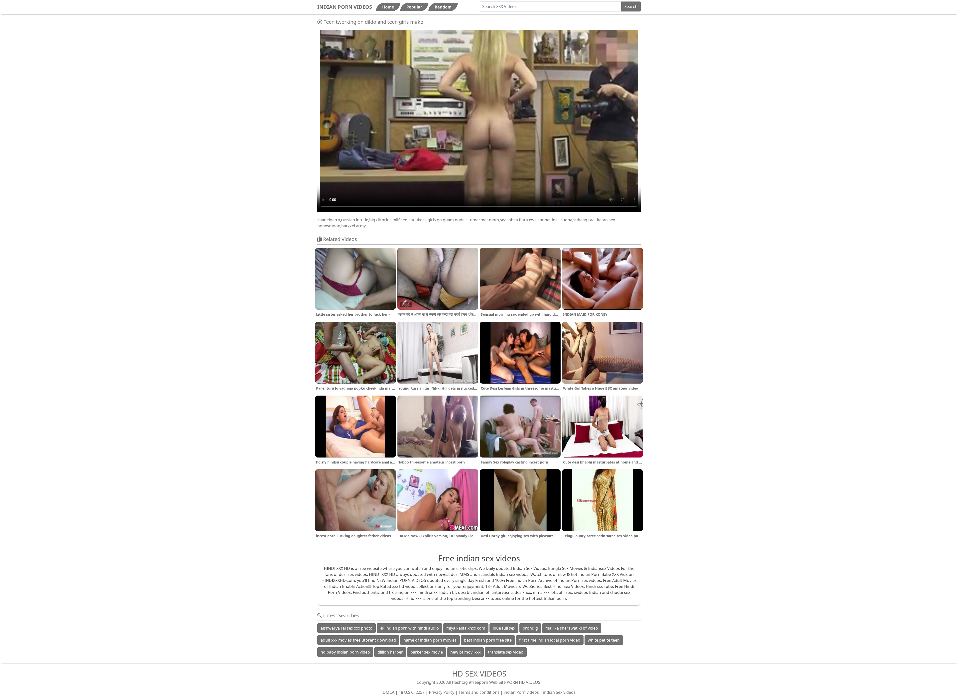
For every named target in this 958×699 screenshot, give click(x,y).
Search (630, 6)
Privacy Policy (441, 692)
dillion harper (390, 652)
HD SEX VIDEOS (479, 674)
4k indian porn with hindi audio (409, 628)
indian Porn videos (521, 692)
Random (443, 7)
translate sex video (505, 652)
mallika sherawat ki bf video (571, 628)
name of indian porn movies (430, 640)
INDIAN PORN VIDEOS (344, 6)
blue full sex (504, 628)
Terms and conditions (479, 692)
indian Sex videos (559, 692)
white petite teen (604, 640)
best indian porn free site (488, 640)
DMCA (388, 692)
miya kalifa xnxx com (465, 628)
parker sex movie (426, 652)
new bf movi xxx (465, 652)
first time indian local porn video (549, 640)
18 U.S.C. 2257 (412, 692)
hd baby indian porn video (345, 652)
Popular (414, 7)
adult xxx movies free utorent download (358, 640)
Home (388, 7)
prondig (530, 628)
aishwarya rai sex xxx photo (346, 628)
